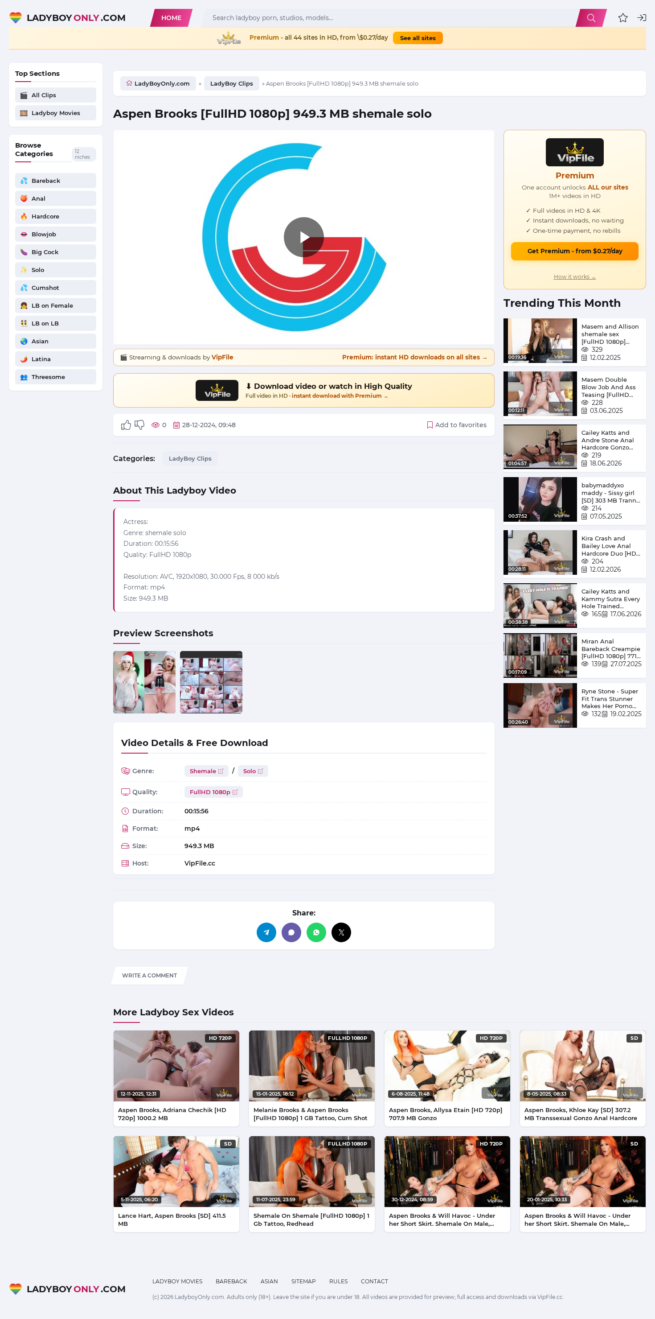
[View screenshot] (144, 682)
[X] (341, 932)
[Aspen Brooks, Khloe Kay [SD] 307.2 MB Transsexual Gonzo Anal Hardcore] (583, 1065)
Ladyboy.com (76, 17)
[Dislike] (139, 425)
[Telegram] (266, 932)
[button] (623, 17)
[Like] (126, 425)
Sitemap (303, 1281)
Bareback (231, 1281)
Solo (249, 771)
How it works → (575, 276)
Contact (374, 1281)
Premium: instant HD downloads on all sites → (415, 357)
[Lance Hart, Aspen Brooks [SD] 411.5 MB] (176, 1171)
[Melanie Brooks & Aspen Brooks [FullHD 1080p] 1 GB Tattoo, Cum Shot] (312, 1065)
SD (634, 1038)
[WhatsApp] (316, 932)
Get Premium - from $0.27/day (575, 251)
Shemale (203, 771)
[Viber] (291, 932)
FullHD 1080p (210, 792)
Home (171, 18)
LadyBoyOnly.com (162, 83)
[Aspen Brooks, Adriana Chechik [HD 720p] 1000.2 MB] (176, 1065)
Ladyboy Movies (177, 1281)
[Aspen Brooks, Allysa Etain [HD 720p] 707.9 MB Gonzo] (447, 1065)
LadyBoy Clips (231, 83)
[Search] (591, 18)
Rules (338, 1281)
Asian (269, 1281)
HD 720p (220, 1038)
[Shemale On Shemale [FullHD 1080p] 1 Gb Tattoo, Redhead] (312, 1171)
